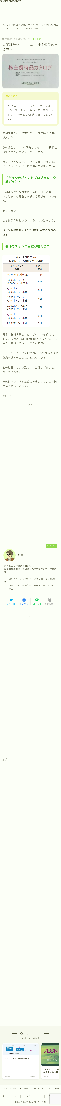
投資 (14, 1088)
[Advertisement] (30, 440)
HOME (5, 1088)
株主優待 (38, 39)
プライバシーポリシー (32, 1096)
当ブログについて (11, 1096)
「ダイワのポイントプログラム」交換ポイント (30, 179)
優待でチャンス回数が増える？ (27, 246)
